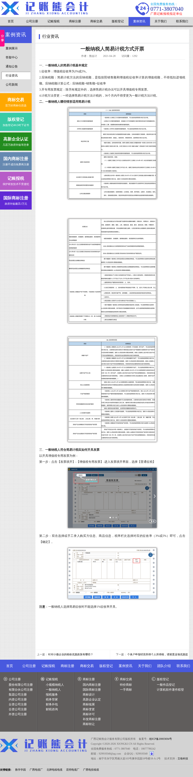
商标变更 (89, 709)
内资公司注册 (18, 699)
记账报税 (53, 21)
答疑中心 (12, 57)
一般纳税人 (53, 689)
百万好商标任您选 (15, 102)
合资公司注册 (18, 709)
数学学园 (20, 769)
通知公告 (12, 66)
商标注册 (75, 21)
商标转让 (89, 724)
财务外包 (52, 704)
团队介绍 (164, 666)
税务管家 (52, 699)
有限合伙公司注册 (21, 689)
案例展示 (12, 48)
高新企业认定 (92, 699)
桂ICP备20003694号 (160, 739)
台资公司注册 (18, 704)
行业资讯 (12, 75)
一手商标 (126, 689)
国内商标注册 (92, 684)
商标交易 (96, 21)
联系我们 (182, 21)
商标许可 (89, 714)
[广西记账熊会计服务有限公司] (43, 745)
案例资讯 (139, 21)
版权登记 (118, 21)
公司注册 (32, 21)
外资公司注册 (18, 714)
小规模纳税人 (55, 684)
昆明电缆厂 (72, 769)
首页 (11, 21)
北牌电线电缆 (54, 769)
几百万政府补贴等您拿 (16, 141)
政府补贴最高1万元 (15, 200)
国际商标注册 (92, 689)
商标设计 (89, 694)
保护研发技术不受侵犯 (16, 181)
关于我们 (161, 21)
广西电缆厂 (36, 769)
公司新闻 (12, 84)
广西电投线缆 (91, 769)
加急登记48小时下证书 (16, 122)
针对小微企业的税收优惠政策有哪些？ (70, 654)
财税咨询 (52, 709)
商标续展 (89, 704)
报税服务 (52, 694)
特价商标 (126, 684)
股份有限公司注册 (21, 684)
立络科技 (183, 758)
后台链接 (5, 762)
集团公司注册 (18, 694)
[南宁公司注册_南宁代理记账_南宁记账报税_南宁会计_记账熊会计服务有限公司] (44, 8)
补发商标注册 (92, 719)
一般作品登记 (166, 684)
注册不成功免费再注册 (16, 161)
